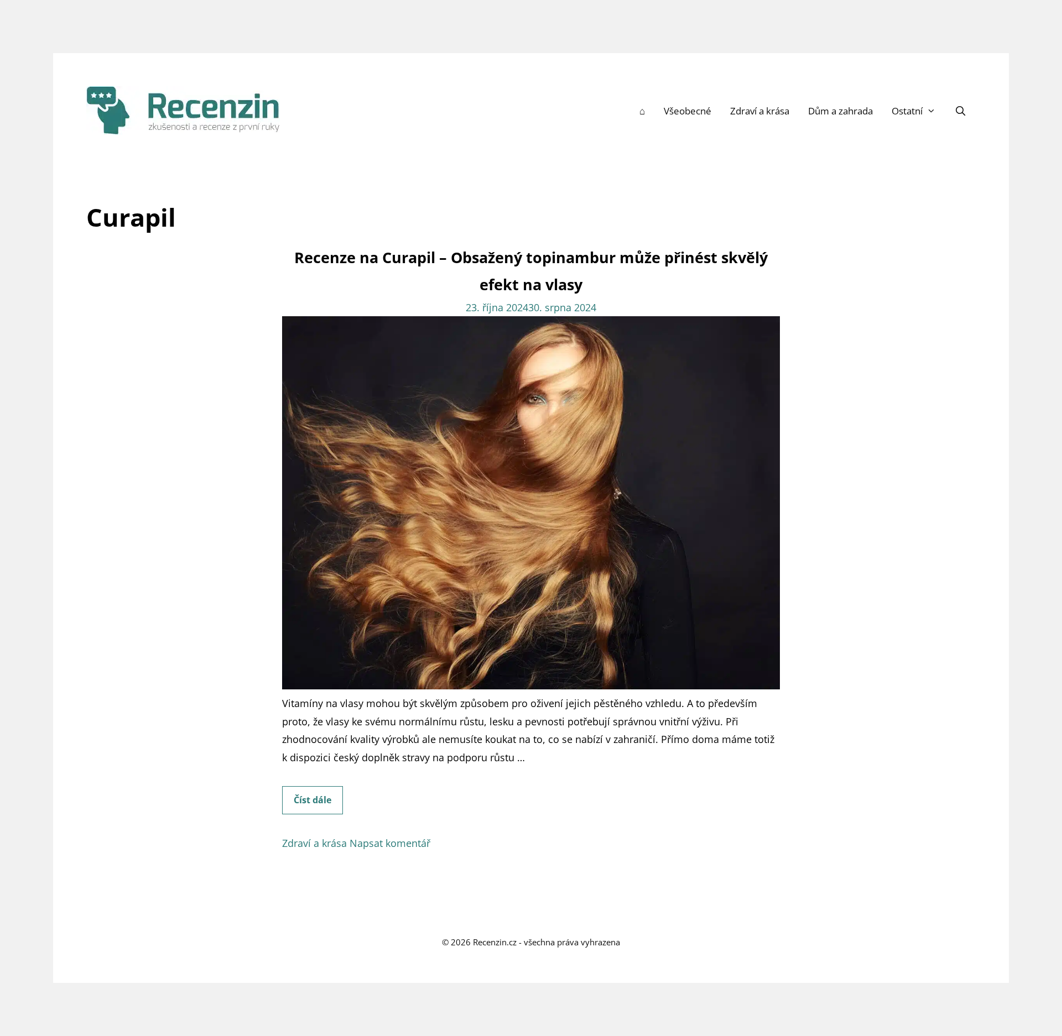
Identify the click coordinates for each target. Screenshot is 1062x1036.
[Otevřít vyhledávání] (960, 111)
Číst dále (318, 803)
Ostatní (907, 110)
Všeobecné (687, 110)
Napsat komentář (390, 843)
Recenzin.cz (495, 942)
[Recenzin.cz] (183, 109)
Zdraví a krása (759, 110)
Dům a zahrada (840, 110)
